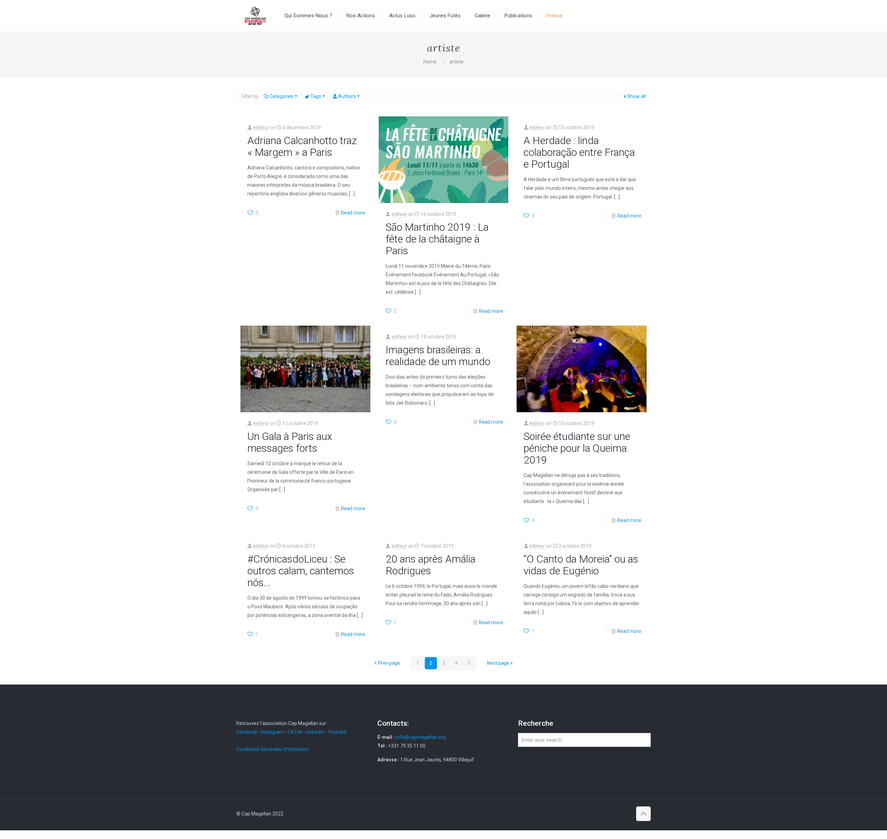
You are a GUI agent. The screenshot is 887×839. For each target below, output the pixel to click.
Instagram (272, 732)
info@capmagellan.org (421, 737)
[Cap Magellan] (255, 15)
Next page (498, 663)
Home (430, 61)
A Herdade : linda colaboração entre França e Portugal (579, 152)
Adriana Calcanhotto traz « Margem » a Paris (302, 146)
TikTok (295, 732)
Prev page (389, 663)
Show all (636, 96)
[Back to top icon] (643, 813)
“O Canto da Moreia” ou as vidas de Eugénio (581, 565)
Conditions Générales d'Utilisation (272, 749)
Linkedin (315, 732)
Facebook (247, 732)
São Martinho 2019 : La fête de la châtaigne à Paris (437, 239)
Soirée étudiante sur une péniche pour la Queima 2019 (577, 448)
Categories (281, 96)
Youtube (337, 732)
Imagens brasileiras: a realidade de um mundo (438, 356)
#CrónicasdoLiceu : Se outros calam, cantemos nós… (300, 571)
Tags (315, 96)
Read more (353, 212)
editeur (261, 127)
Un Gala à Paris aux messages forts (289, 442)
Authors (347, 96)
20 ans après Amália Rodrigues (430, 565)
